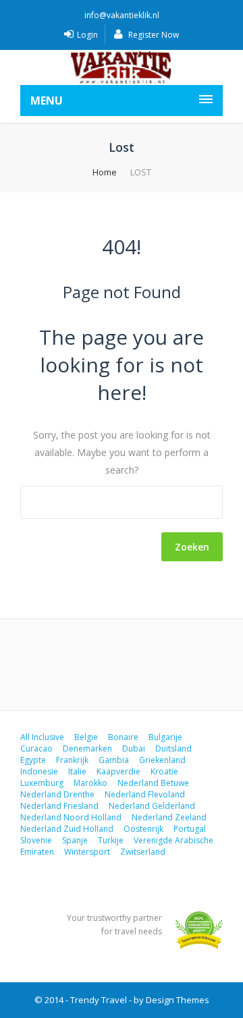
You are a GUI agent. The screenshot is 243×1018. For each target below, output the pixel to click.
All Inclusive (42, 737)
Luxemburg (41, 783)
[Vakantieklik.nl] (121, 67)
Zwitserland (142, 851)
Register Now (152, 34)
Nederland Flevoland (145, 794)
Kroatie (164, 771)
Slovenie (36, 840)
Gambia (114, 760)
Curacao (36, 748)
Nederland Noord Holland (71, 817)
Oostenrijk (143, 829)
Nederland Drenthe (57, 794)
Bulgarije (165, 737)
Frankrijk (72, 760)
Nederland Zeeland (169, 817)
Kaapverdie (118, 771)
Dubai (133, 748)
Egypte (33, 760)
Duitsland (173, 748)
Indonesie (39, 771)
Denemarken (87, 748)
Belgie (86, 737)
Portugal (189, 829)
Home (104, 172)
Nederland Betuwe (153, 783)
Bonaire (123, 737)
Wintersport (87, 851)
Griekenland (162, 760)
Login (87, 34)
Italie (77, 771)
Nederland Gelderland (152, 806)
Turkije (111, 840)
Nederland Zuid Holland (66, 829)
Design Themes (177, 1000)
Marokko (90, 783)
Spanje (75, 840)
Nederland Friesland (59, 806)
